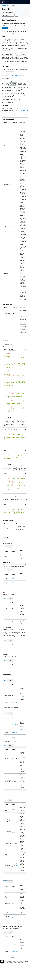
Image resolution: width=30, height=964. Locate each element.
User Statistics (7, 793)
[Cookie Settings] (2, 961)
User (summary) (7, 674)
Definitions (5, 537)
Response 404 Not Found (9, 445)
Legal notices (20, 962)
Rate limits (5, 105)
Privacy (26, 961)
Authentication (6, 66)
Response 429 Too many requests (12, 496)
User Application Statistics (10, 738)
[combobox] (8, 15)
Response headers (8, 520)
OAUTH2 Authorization (17, 75)
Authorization (6, 78)
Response (5, 340)
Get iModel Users (9, 20)
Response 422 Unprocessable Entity (12, 465)
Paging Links (6, 562)
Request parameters (8, 119)
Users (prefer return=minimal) (11, 707)
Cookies (15, 962)
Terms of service (20, 961)
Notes (3, 36)
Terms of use (9, 962)
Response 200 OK (7, 344)
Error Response (7, 627)
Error (4, 592)
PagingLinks (15, 732)
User (4, 876)
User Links (5, 654)
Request (5, 116)
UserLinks (14, 702)
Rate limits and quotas (23, 110)
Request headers (7, 304)
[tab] (5, 547)
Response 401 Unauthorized (10, 418)
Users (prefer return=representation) (13, 926)
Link (4, 541)
